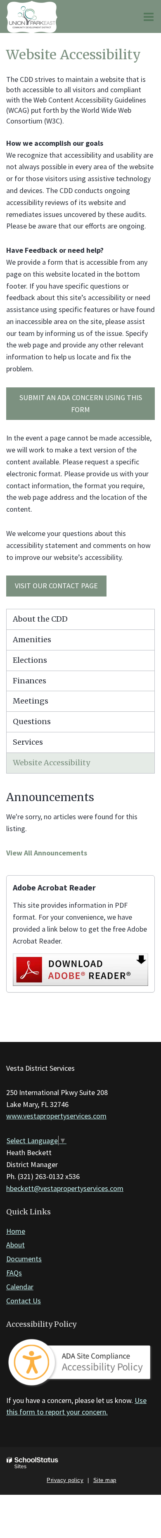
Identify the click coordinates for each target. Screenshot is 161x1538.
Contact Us (23, 1300)
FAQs (14, 1272)
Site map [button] (104, 1480)
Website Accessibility (51, 762)
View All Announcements (46, 853)
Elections (30, 660)
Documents (24, 1258)
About (15, 1244)
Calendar (19, 1286)
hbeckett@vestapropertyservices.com (64, 1188)
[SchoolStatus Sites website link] (32, 1463)
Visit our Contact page (56, 585)
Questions (32, 721)
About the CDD (40, 619)
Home (15, 1231)
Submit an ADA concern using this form (80, 403)
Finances (29, 680)
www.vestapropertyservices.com (56, 1116)
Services (28, 742)
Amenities (32, 639)
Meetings (30, 701)
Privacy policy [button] (65, 1480)
